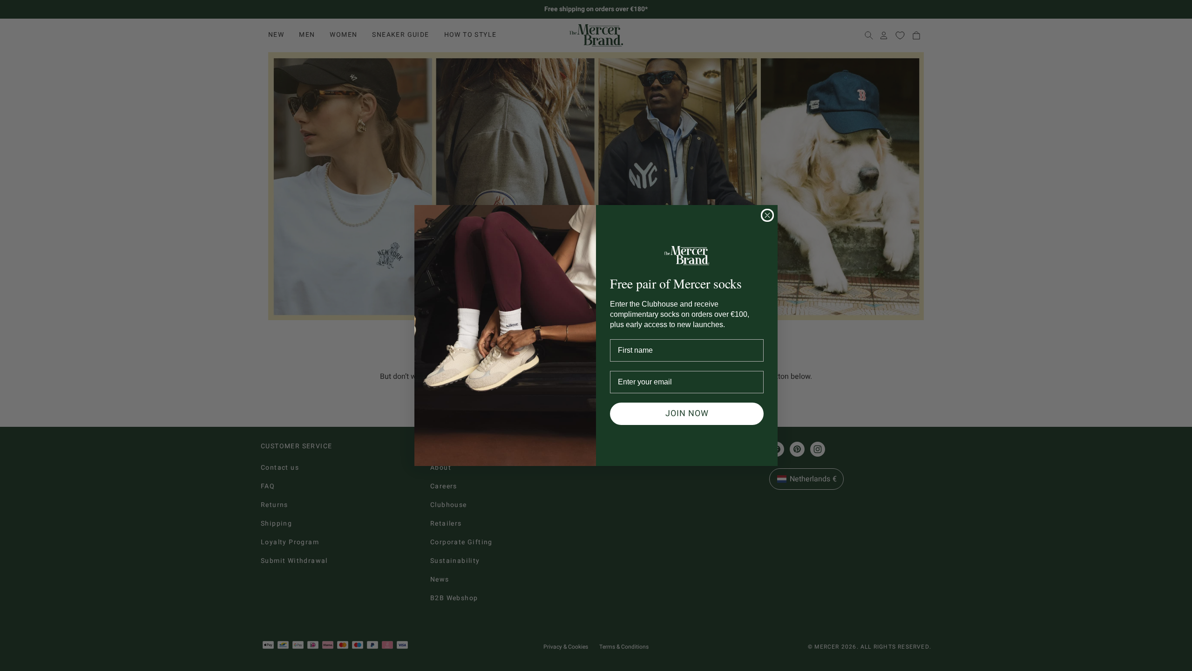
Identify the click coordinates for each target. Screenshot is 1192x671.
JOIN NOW (687, 413)
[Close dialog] (767, 215)
